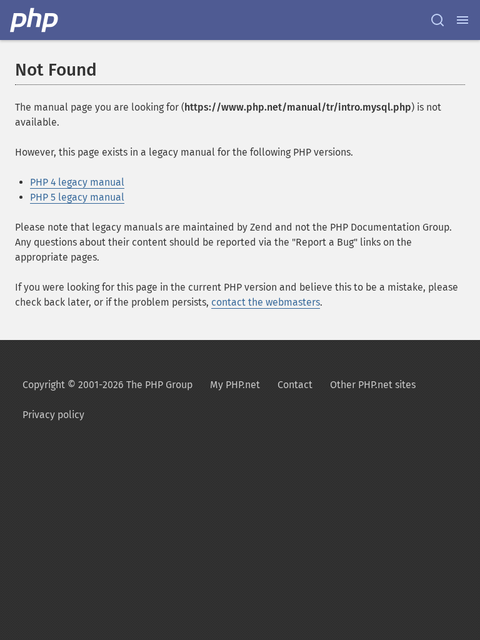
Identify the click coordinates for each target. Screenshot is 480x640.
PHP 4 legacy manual (77, 182)
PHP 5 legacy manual (77, 197)
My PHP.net (235, 385)
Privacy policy (53, 415)
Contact (295, 385)
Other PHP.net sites (373, 385)
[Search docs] (437, 20)
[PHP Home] (35, 20)
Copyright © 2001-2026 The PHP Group (107, 385)
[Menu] (462, 20)
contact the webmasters (265, 302)
